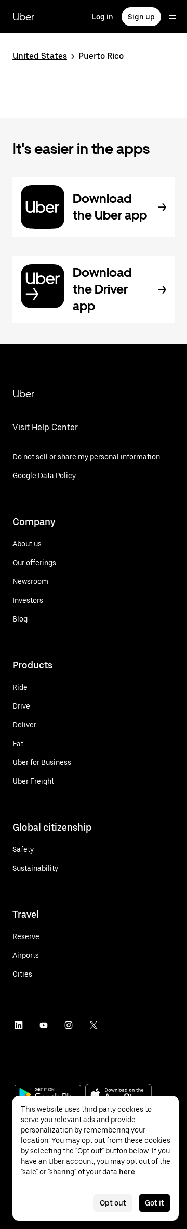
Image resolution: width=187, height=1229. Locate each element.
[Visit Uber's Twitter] (93, 1025)
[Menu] (172, 16)
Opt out (113, 1203)
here (127, 1171)
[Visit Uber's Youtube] (43, 1025)
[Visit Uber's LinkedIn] (18, 1025)
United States (39, 56)
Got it (154, 1203)
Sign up (141, 17)
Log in (102, 17)
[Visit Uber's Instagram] (68, 1025)
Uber (23, 16)
